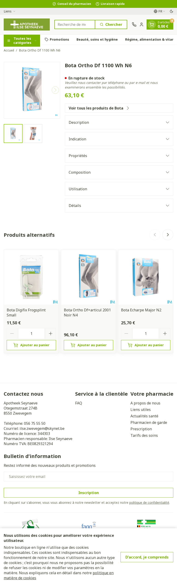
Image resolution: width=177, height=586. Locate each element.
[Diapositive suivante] (167, 234)
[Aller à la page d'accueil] (27, 24)
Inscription (88, 492)
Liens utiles (140, 409)
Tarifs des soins (144, 435)
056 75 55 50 (34, 423)
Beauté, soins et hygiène (97, 39)
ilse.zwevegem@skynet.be (42, 428)
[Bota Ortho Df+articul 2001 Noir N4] (88, 277)
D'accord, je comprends (146, 557)
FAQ (78, 403)
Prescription (141, 428)
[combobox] (74, 24)
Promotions (59, 39)
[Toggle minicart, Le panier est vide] (152, 24)
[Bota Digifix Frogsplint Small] (31, 277)
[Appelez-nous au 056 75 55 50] (134, 24)
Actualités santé (144, 416)
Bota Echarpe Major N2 (141, 310)
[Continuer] (55, 90)
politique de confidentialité (149, 502)
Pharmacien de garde (148, 422)
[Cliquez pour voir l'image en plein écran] (32, 90)
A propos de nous (145, 403)
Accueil (9, 50)
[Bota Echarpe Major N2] (145, 277)
